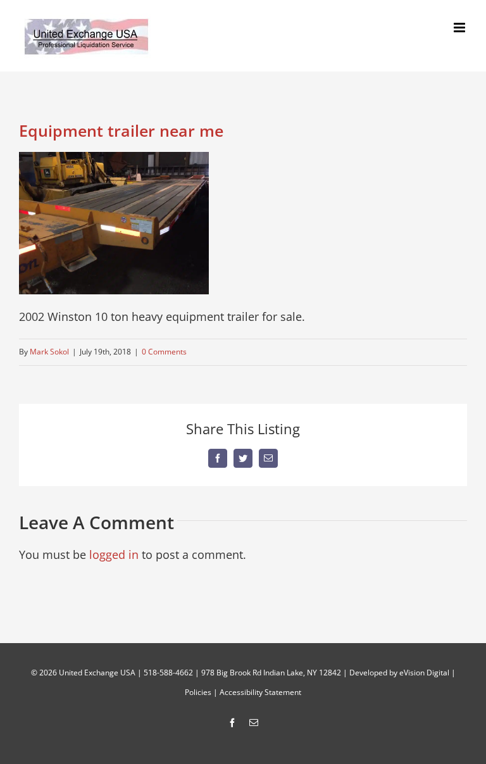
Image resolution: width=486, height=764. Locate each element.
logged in (114, 554)
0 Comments (164, 351)
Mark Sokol (49, 351)
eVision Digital (424, 672)
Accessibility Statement (260, 692)
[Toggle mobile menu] (460, 27)
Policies (198, 692)
